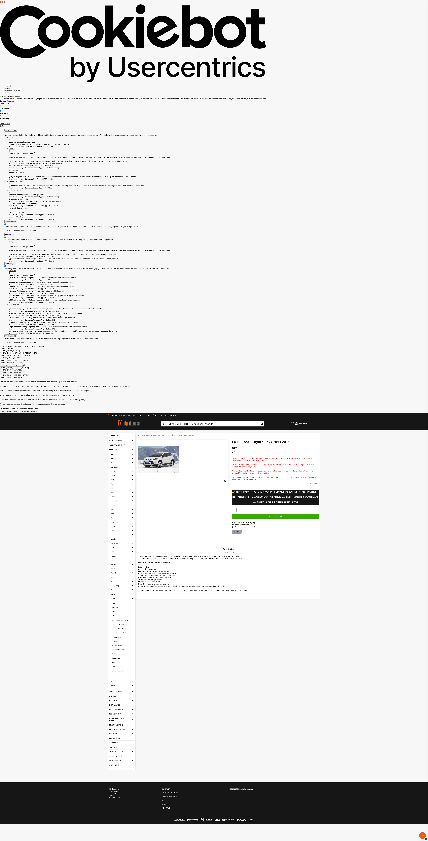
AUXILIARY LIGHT (115, 441)
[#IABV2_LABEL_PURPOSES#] (12, 358)
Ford (112, 488)
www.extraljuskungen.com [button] (19, 209)
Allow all (34, 412)
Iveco (112, 509)
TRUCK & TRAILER (116, 752)
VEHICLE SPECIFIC (115, 756)
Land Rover (115, 522)
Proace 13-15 (116, 637)
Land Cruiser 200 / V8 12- (120, 620)
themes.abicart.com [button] (16, 191)
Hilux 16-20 (115, 612)
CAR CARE (113, 696)
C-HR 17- (115, 603)
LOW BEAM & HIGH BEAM (116, 719)
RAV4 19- (115, 667)
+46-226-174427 (115, 797)
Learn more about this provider (21, 142)
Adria (112, 454)
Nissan (113, 556)
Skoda (113, 581)
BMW (112, 463)
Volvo (113, 686)
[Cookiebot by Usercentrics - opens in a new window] (133, 82)
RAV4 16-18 (115, 662)
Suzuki (113, 594)
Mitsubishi (114, 552)
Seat (112, 577)
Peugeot (114, 564)
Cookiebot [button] (13, 138)
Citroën (113, 471)
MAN (112, 531)
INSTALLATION (114, 705)
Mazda (113, 539)
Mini (112, 548)
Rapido (113, 569)
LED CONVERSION (116, 709)
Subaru (113, 590)
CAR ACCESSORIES (116, 692)
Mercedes (114, 543)
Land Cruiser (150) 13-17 (120, 629)
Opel (112, 560)
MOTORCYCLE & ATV (117, 729)
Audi (112, 459)
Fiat (112, 484)
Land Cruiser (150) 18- (119, 633)
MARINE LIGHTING (116, 725)
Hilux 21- (115, 616)
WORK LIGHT (114, 765)
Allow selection (13, 412)
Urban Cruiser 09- (118, 671)
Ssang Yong (115, 586)
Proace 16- (115, 641)
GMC (112, 492)
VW (112, 681)
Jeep (112, 514)
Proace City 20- (117, 645)
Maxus (113, 535)
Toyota (113, 598)
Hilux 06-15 (115, 607)
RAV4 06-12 (115, 654)
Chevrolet (114, 467)
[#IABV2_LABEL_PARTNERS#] (12, 372)
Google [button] (11, 149)
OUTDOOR (113, 734)
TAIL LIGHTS (113, 747)
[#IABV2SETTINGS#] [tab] (12, 90)
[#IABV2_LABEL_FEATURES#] (12, 365)
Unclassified (10, 336)
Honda (113, 497)
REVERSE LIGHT (115, 738)
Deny (3, 412)
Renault (113, 573)
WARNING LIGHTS (116, 761)
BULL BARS (113, 449)
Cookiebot (40, 346)
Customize (25, 412)
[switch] (0, 111)
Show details (5, 123)
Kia (112, 518)
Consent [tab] (7, 86)
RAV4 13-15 (116, 658)
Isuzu (113, 505)
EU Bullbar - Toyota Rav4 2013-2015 (181, 435)
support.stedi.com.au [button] (17, 182)
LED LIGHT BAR (115, 714)
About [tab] (6, 92)
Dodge (113, 480)
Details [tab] (7, 88)
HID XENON (113, 700)
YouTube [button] (12, 272)
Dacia (113, 476)
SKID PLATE (113, 743)
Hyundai (114, 501)
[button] (137, 172)
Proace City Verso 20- (119, 650)
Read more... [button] (314, 483)
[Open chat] (422, 835)
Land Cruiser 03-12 (118, 624)
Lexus (113, 526)
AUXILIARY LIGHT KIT (117, 445)
